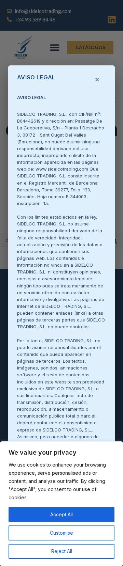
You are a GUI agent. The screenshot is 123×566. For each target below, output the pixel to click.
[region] (61, 503)
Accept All (61, 514)
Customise (61, 533)
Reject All (61, 551)
